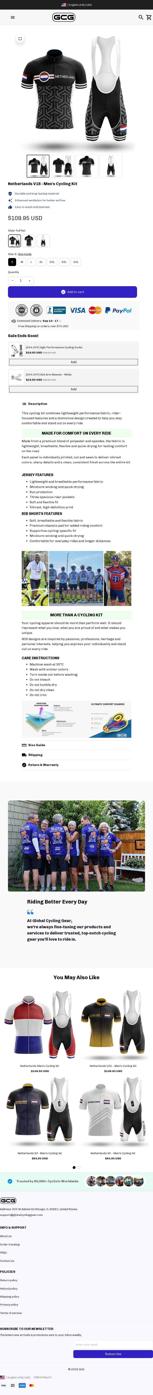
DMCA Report (43, 1377)
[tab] (74, 1167)
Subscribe (113, 1354)
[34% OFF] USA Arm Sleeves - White (49, 374)
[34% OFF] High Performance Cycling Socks (54, 347)
